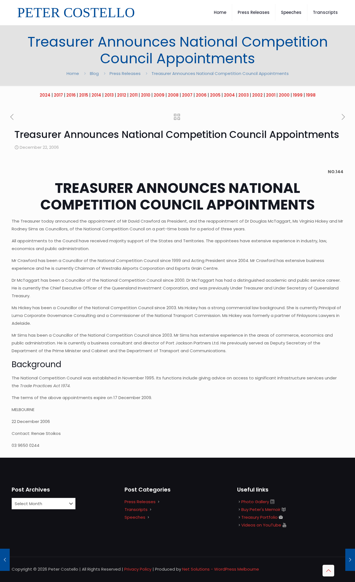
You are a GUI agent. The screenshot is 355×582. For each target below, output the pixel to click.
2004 (229, 95)
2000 (284, 95)
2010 (145, 95)
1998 (311, 95)
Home (73, 73)
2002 (257, 95)
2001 (270, 95)
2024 (45, 95)
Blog (94, 73)
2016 (71, 95)
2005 (215, 95)
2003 (243, 95)
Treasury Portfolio (259, 517)
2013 (109, 95)
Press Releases (125, 73)
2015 (83, 95)
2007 (187, 95)
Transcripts (136, 509)
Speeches (135, 517)
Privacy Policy (137, 569)
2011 (134, 95)
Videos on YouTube (261, 525)
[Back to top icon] (328, 570)
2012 (121, 95)
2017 (58, 95)
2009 (159, 95)
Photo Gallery (255, 502)
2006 (201, 95)
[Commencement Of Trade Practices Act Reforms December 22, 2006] (350, 560)
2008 (173, 95)
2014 (96, 95)
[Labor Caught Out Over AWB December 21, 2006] (5, 560)
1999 (298, 95)
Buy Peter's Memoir (260, 509)
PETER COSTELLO (76, 12)
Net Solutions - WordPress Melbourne (220, 569)
